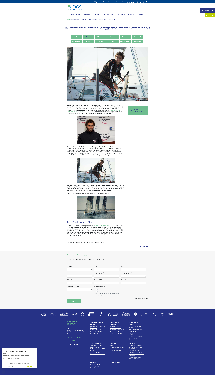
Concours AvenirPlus (115, 328)
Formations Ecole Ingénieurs (134, 323)
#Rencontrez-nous (125, 41)
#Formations (88, 36)
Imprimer (147, 246)
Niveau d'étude (126, 273)
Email (123, 280)
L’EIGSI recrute (94, 333)
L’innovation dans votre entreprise (135, 347)
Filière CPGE (98, 280)
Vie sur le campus (109, 14)
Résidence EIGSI (94, 347)
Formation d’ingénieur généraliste (135, 326)
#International (137, 41)
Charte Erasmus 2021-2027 (117, 345)
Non (99, 291)
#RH (113, 41)
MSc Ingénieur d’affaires (116, 331)
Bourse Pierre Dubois (115, 350)
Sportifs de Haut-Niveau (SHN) (103, 226)
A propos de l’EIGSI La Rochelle (96, 323)
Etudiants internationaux (116, 333)
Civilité (69, 266)
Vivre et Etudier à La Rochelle (98, 352)
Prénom (124, 266)
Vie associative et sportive (97, 354)
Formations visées (73, 286)
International (121, 14)
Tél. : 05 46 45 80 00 (74, 337)
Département (99, 273)
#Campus (88, 41)
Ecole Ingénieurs (96, 2)
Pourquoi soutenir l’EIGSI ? (136, 352)
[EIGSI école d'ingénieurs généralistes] (107, 7)
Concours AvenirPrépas (116, 326)
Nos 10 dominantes (134, 333)
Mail (144, 246)
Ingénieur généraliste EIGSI (97, 326)
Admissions (87, 14)
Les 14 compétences (96, 331)
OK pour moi (28, 366)
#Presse (101, 41)
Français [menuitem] (128, 2)
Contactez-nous (72, 340)
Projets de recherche (96, 364)
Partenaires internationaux (117, 347)
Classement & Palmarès (96, 329)
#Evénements (101, 36)
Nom (96, 266)
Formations (97, 14)
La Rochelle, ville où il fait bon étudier (98, 349)
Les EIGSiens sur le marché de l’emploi (136, 354)
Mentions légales (115, 362)
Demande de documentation (138, 110)
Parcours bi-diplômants (116, 349)
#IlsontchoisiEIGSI (77, 41)
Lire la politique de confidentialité (11, 361)
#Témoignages (125, 36)
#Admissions (76, 36)
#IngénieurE (137, 36)
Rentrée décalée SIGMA (135, 334)
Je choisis (10, 366)
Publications (93, 367)
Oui (99, 289)
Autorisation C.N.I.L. (101, 286)
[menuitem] (128, 2)
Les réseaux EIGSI (134, 350)
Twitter (140, 246)
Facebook (137, 246)
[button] (4, 372)
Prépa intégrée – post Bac (136, 329)
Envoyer (74, 301)
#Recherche (113, 36)
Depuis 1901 (93, 328)
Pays (69, 273)
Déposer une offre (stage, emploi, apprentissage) (136, 357)
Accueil (69, 19)
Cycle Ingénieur (133, 331)
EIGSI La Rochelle (75, 14)
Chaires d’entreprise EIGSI (136, 345)
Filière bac (70, 280)
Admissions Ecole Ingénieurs (115, 323)
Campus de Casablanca (108, 2)
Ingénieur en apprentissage (117, 329)
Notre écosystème (95, 366)
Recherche (141, 14)
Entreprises (131, 14)
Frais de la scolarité (115, 335)
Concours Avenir (119, 2)
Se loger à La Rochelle (96, 345)
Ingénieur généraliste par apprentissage (136, 337)
